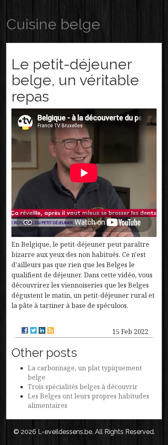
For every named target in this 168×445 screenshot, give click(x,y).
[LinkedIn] (42, 330)
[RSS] (50, 330)
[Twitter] (33, 330)
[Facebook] (25, 330)
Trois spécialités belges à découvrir (83, 386)
